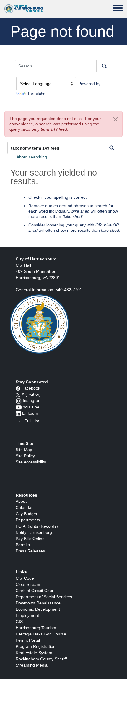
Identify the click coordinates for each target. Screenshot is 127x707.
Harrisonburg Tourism (36, 627)
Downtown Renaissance (38, 603)
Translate (36, 93)
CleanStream (28, 584)
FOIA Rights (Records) (37, 526)
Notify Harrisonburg (34, 532)
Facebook (31, 388)
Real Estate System (34, 652)
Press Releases (30, 551)
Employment (27, 615)
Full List (32, 421)
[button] (115, 119)
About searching (32, 157)
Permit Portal (28, 640)
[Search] (112, 148)
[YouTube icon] (19, 407)
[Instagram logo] (19, 400)
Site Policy (25, 455)
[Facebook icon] (18, 388)
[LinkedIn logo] (18, 413)
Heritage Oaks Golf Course (41, 634)
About (21, 501)
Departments (28, 520)
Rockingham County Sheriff (41, 658)
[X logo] (18, 394)
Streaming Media (32, 665)
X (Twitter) (31, 394)
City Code (25, 578)
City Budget (26, 513)
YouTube (31, 407)
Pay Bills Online (30, 538)
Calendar (24, 507)
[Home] (23, 9)
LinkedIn (30, 413)
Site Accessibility (31, 462)
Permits (23, 544)
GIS (19, 621)
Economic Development (38, 609)
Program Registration (36, 646)
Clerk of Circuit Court (35, 590)
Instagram (32, 400)
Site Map (24, 449)
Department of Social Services (44, 596)
